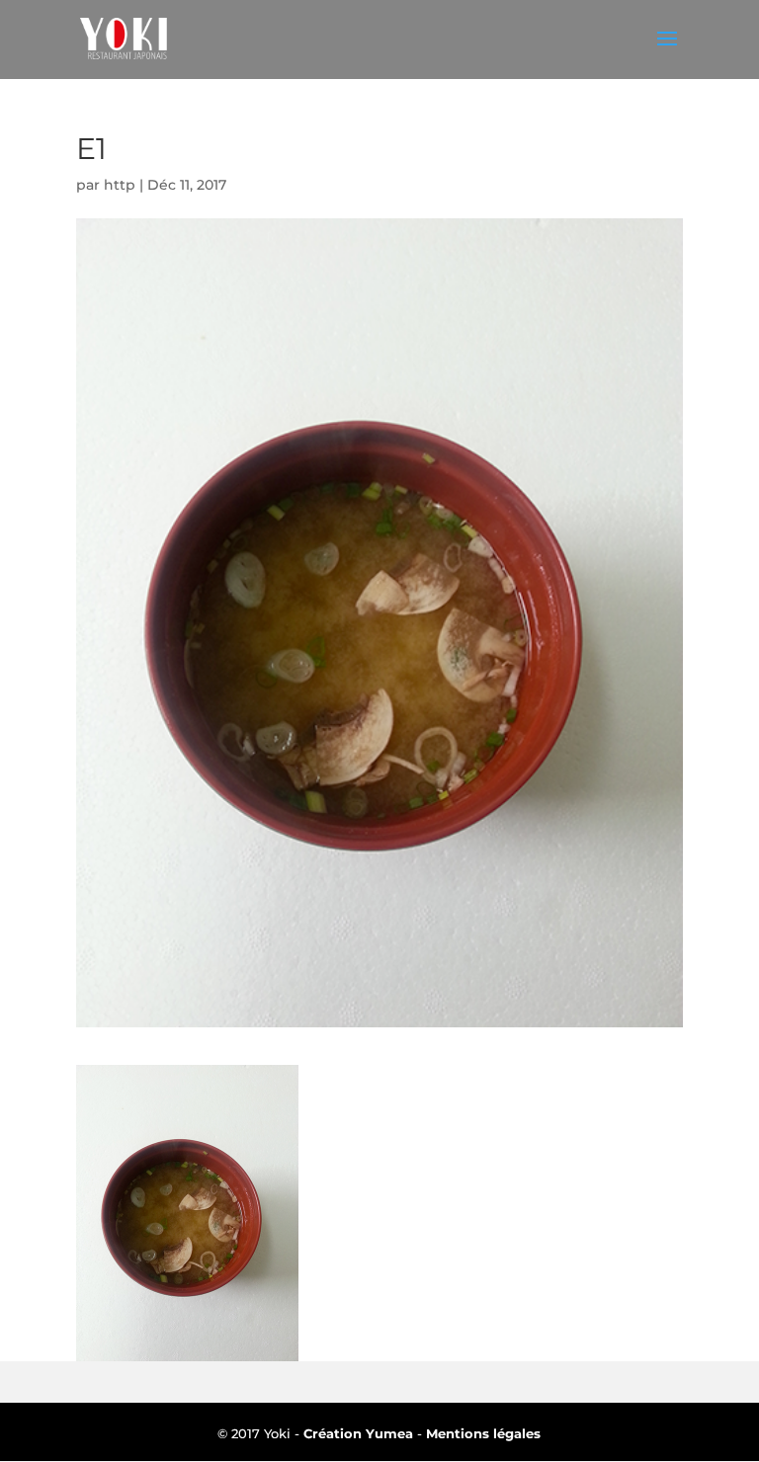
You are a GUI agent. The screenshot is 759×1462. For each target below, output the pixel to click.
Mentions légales (483, 1433)
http (119, 185)
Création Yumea (358, 1433)
